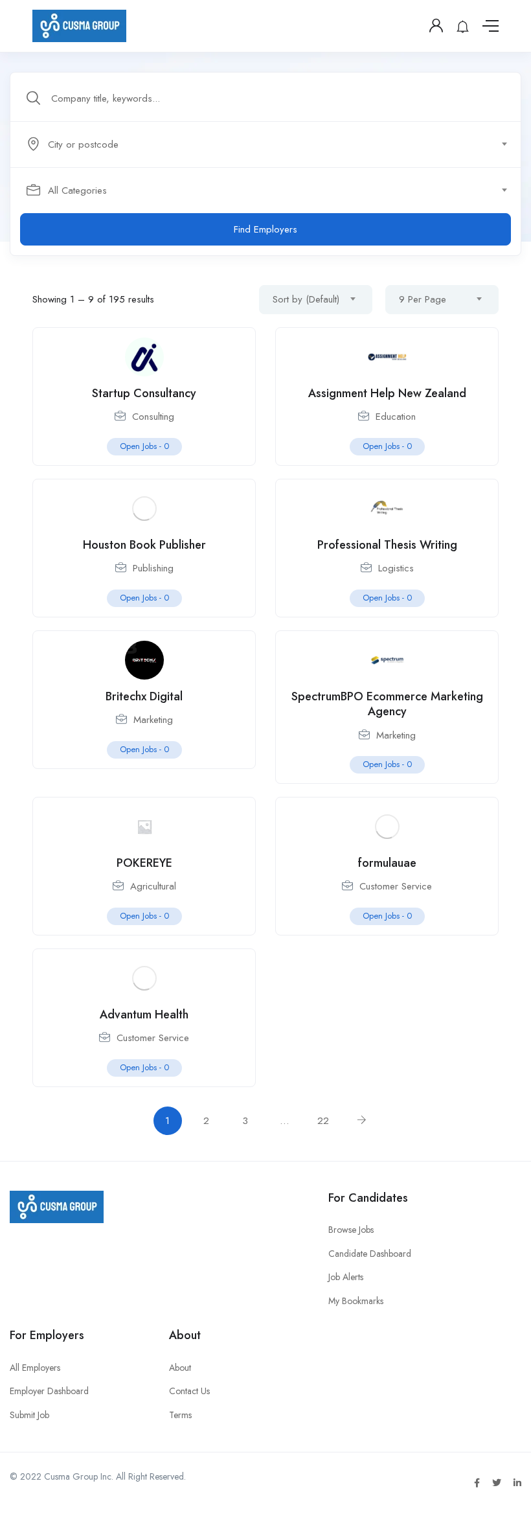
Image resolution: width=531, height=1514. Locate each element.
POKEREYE (144, 862)
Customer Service (395, 886)
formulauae (387, 862)
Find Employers (265, 229)
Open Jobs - (144, 446)
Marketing (153, 720)
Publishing (153, 568)
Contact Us (189, 1390)
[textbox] (264, 144)
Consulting (153, 416)
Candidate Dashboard (369, 1253)
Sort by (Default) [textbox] (306, 299)
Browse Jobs (351, 1229)
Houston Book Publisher (144, 544)
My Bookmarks (355, 1300)
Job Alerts (345, 1276)
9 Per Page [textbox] (422, 299)
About (180, 1367)
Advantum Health (144, 1014)
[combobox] (272, 144)
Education (396, 416)
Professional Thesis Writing (387, 544)
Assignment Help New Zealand (387, 393)
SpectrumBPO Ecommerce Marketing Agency (387, 704)
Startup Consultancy (144, 393)
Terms (180, 1414)
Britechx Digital (144, 696)
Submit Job (29, 1414)
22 (323, 1121)
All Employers (35, 1367)
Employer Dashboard (49, 1390)
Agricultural (153, 886)
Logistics (396, 568)
